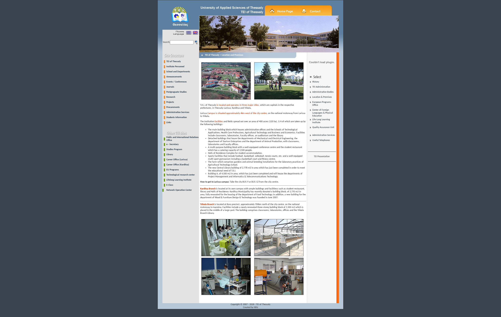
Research (170, 97)
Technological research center (180, 175)
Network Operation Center (179, 190)
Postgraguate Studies (176, 92)
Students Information (176, 117)
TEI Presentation (322, 156)
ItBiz (256, 307)
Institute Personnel (175, 66)
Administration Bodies (323, 92)
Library (169, 154)
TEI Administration (321, 87)
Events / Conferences (176, 82)
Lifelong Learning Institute (178, 180)
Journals (170, 87)
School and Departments (178, 72)
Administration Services (177, 112)
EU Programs (172, 170)
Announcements (174, 77)
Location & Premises (322, 97)
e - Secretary (172, 144)
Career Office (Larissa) (177, 159)
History (315, 82)
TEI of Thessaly (173, 61)
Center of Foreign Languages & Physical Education (322, 113)
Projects (170, 102)
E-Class (169, 185)
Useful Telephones (321, 140)
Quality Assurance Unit (323, 127)
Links (168, 122)
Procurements (173, 107)
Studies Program (174, 149)
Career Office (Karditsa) (177, 165)
